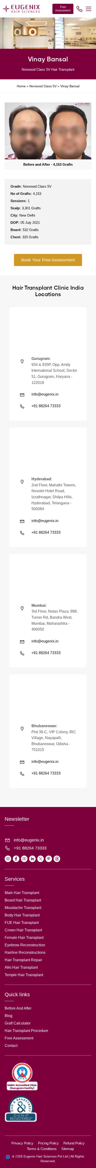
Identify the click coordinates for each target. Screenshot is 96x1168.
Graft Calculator (18, 1023)
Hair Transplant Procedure (26, 1031)
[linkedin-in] (32, 859)
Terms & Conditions (42, 1149)
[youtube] (24, 859)
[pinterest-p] (48, 859)
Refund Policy (74, 1143)
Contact (11, 1046)
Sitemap (67, 1149)
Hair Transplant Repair (23, 960)
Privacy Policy (22, 1143)
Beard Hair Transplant (23, 900)
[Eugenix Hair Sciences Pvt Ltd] (21, 9)
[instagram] (8, 859)
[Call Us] (79, 9)
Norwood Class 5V (43, 86)
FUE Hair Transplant (22, 923)
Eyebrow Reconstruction (25, 945)
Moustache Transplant (23, 908)
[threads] (57, 859)
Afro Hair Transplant (21, 967)
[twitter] (40, 859)
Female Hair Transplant (24, 938)
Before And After (18, 1008)
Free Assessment (63, 8)
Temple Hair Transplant (24, 975)
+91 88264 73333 (46, 406)
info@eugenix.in (44, 394)
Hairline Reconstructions (25, 952)
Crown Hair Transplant (23, 930)
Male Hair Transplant (22, 893)
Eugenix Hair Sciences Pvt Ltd (46, 1156)
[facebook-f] (16, 859)
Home (21, 86)
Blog (8, 1016)
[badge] (22, 1090)
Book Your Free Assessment (48, 260)
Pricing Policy (48, 1143)
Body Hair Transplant (22, 915)
